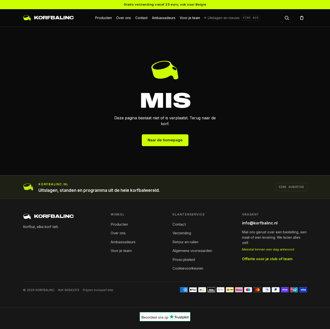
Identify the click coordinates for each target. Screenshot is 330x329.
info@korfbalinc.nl (260, 223)
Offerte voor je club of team (267, 259)
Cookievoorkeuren (187, 268)
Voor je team (190, 18)
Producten (103, 18)
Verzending (181, 233)
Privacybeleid (183, 259)
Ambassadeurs (163, 18)
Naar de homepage (165, 140)
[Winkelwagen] (301, 18)
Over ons (123, 18)
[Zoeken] (286, 18)
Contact (141, 18)
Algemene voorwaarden (192, 250)
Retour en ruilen (185, 242)
